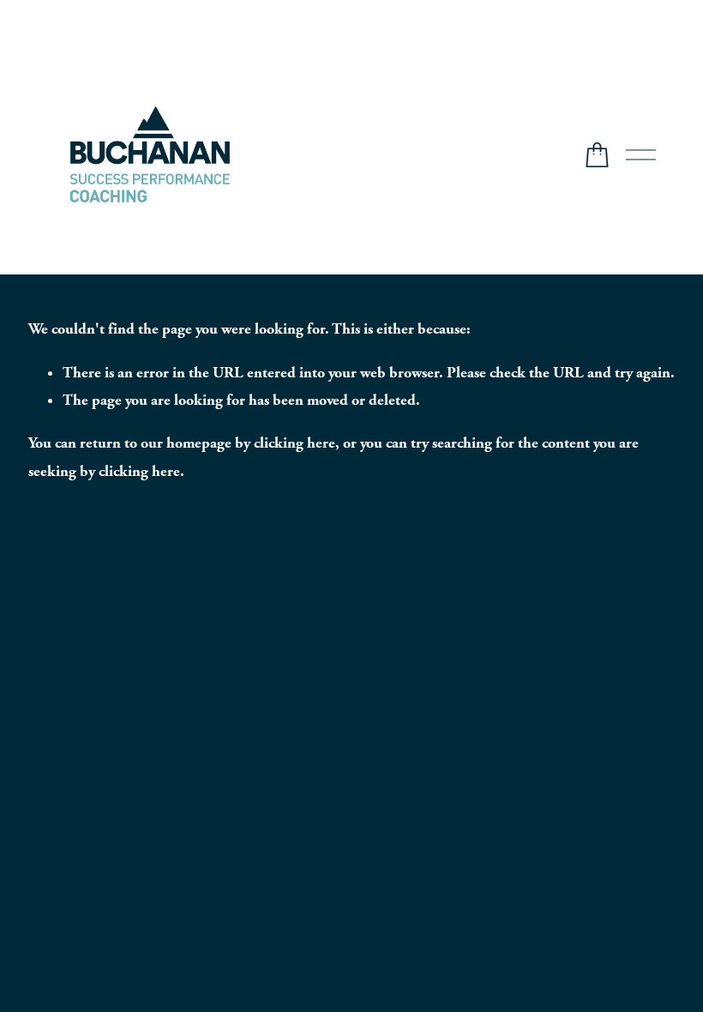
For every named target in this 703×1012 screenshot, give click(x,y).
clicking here (294, 443)
